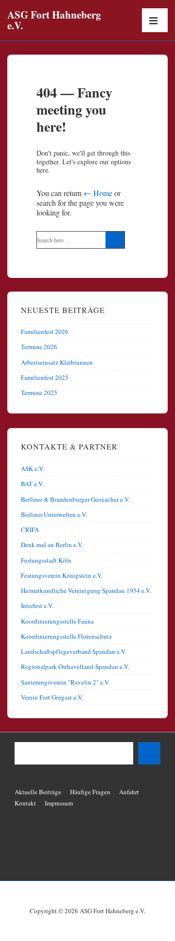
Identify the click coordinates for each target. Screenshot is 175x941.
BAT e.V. (32, 483)
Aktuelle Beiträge (38, 791)
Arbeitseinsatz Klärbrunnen (57, 362)
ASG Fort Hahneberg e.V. (54, 20)
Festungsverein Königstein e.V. (62, 575)
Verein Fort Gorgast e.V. (52, 697)
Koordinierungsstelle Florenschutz (66, 636)
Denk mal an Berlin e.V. (52, 544)
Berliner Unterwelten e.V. (54, 514)
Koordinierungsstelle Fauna (57, 621)
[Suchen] (149, 753)
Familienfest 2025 (45, 377)
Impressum (59, 803)
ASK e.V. (32, 468)
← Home (98, 193)
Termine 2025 (39, 392)
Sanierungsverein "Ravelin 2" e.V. (65, 682)
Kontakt (25, 803)
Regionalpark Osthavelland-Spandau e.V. (75, 666)
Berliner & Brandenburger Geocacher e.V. (75, 499)
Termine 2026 (39, 346)
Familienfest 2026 (45, 331)
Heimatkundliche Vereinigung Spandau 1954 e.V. (86, 590)
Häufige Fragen (90, 791)
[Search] (114, 240)
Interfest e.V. (37, 605)
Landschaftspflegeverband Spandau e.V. (73, 651)
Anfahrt (129, 791)
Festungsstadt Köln (46, 560)
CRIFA (30, 529)
